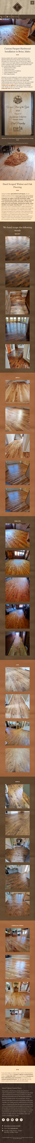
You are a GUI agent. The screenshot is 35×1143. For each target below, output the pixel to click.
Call (3, 16)
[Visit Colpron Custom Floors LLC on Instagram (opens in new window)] (21, 1119)
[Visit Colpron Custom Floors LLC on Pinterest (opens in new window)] (12, 1119)
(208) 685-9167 (14, 1128)
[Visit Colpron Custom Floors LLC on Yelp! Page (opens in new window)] (16, 1119)
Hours (16, 16)
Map (9, 16)
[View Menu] (32, 2)
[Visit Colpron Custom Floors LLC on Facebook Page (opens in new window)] (3, 1119)
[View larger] (17, 248)
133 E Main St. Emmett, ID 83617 (12, 1125)
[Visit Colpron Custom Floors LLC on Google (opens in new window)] (7, 1119)
